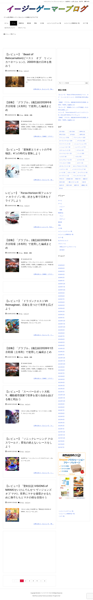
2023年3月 (61, 385)
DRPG (82, 131)
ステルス (80, 150)
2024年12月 (61, 320)
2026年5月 (61, 271)
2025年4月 (61, 308)
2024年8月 (61, 333)
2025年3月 (61, 311)
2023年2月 (61, 388)
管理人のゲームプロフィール (68, 246)
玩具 (61, 185)
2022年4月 (61, 419)
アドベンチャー (79, 137)
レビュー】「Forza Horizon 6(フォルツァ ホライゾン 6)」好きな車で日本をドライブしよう (28, 196)
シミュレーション (80, 144)
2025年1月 (61, 317)
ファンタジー (64, 163)
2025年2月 (61, 314)
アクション (64, 137)
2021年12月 (61, 432)
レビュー (26, 71)
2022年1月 (61, 429)
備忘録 (26, 115)
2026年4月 (61, 274)
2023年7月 (61, 373)
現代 (69, 185)
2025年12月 (61, 283)
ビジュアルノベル (65, 160)
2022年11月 (61, 398)
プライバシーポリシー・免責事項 (61, 1)
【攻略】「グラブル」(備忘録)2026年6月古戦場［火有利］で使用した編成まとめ (28, 106)
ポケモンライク (64, 166)
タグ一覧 (60, 237)
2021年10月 (61, 438)
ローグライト (64, 175)
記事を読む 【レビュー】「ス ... (43, 425)
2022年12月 (61, 395)
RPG (62, 134)
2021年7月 (61, 447)
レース (62, 172)
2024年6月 (61, 339)
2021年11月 (61, 435)
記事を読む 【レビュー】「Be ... (43, 89)
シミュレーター (64, 147)
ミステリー (63, 169)
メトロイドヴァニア (79, 169)
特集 (59, 225)
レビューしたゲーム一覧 (65, 231)
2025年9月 (61, 293)
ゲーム (20, 71)
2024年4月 (61, 345)
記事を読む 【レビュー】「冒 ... (43, 179)
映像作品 (60, 213)
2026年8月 (61, 265)
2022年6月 (61, 413)
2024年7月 (61, 336)
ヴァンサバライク (79, 175)
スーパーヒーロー (65, 153)
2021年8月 (61, 444)
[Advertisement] (36, 42)
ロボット (71, 172)
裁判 (76, 185)
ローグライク (82, 172)
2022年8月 (61, 407)
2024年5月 (61, 342)
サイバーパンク (64, 144)
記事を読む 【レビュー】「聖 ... (43, 524)
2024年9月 (61, 330)
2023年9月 (61, 367)
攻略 (31, 115)
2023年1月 (61, 391)
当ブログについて (63, 240)
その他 (60, 228)
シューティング (80, 147)
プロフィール (62, 243)
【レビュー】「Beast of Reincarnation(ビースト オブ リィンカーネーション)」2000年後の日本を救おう (73, 97)
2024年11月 (61, 324)
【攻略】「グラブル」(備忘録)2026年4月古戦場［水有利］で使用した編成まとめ (28, 244)
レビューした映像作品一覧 (65, 234)
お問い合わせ (75, 1)
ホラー (80, 163)
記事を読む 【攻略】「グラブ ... (43, 136)
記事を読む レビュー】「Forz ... (43, 227)
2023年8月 (61, 370)
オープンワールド (65, 140)
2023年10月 (61, 364)
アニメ (61, 216)
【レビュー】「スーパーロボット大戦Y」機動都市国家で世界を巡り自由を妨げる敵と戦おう (29, 395)
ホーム (7, 34)
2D (61, 131)
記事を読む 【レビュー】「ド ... (43, 335)
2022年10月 (61, 401)
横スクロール (73, 182)
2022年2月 (61, 425)
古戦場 (69, 179)
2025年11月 (61, 287)
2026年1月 (61, 280)
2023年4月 (61, 382)
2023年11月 (61, 361)
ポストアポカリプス (80, 166)
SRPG (82, 134)
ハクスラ (62, 156)
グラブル (81, 140)
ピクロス (80, 160)
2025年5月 (61, 305)
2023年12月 (61, 358)
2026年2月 (61, 277)
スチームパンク (64, 150)
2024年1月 (61, 354)
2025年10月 (61, 290)
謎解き (84, 185)
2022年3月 (61, 422)
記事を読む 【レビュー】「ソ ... (43, 473)
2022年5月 (61, 416)
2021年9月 (61, 441)
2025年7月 (61, 299)
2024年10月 (61, 327)
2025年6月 (61, 302)
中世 (61, 179)
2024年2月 (61, 351)
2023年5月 (61, 379)
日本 (62, 182)
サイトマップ (48, 1)
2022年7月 (61, 410)
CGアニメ (62, 219)
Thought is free (56, 595)
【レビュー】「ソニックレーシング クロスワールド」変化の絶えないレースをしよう (29, 442)
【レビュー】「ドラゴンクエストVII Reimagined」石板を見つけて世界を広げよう (29, 304)
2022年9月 (61, 404)
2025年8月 (61, 296)
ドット (80, 153)
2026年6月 (61, 268)
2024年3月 (61, 348)
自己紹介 (62, 250)
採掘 (85, 179)
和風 (78, 179)
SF (72, 134)
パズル (78, 156)
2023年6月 (61, 376)
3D (72, 131)
